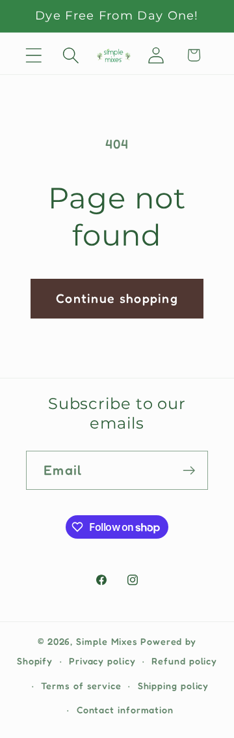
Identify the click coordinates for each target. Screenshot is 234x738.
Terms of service (81, 685)
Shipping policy (173, 685)
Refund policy (184, 660)
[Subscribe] (188, 470)
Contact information (125, 709)
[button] (33, 55)
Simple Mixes (107, 641)
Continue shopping (117, 298)
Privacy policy (102, 660)
